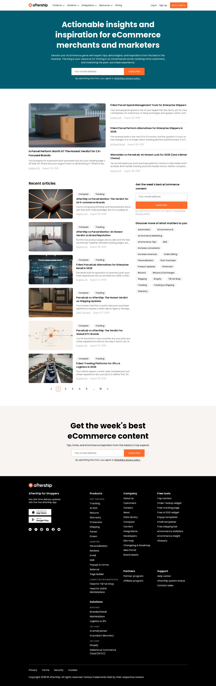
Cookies (72, 670)
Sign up (163, 5)
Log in (154, 5)
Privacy (33, 670)
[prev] (51, 389)
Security (58, 670)
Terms (45, 670)
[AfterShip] (39, 5)
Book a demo (178, 5)
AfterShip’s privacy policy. (127, 78)
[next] (107, 389)
